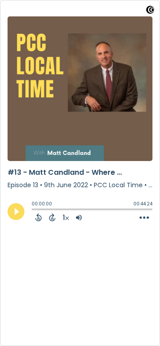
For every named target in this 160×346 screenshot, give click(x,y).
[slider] (33, 210)
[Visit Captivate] (150, 11)
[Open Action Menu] (144, 217)
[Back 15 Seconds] (38, 217)
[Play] (16, 211)
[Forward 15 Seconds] (52, 217)
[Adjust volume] (78, 217)
